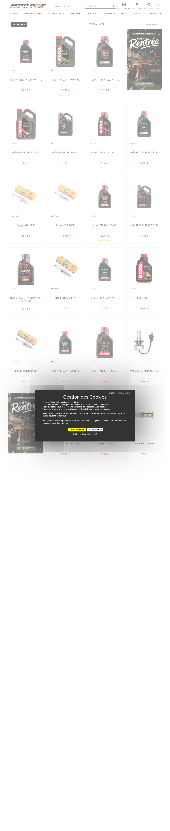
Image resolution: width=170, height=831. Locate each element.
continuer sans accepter (119, 393)
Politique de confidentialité (85, 434)
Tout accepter (77, 430)
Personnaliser (95, 430)
